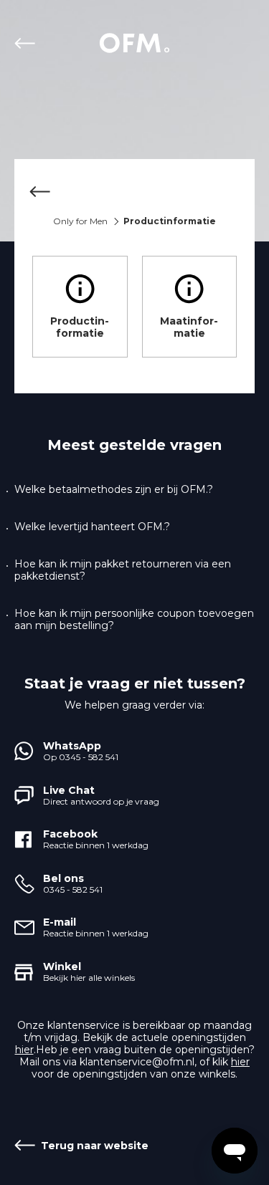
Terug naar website (27, 43)
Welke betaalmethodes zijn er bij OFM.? (113, 490)
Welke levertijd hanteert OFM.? (92, 527)
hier (24, 1049)
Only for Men (80, 221)
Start (135, 42)
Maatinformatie (189, 327)
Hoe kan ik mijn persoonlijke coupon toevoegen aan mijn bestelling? (134, 620)
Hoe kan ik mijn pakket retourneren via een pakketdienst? (122, 570)
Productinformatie (79, 327)
